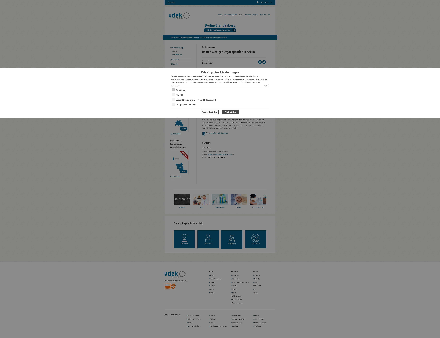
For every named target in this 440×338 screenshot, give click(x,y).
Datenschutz (256, 82)
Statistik (179, 95)
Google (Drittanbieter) (186, 105)
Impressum (175, 86)
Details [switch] (266, 86)
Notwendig (181, 90)
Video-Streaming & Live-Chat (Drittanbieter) (196, 100)
